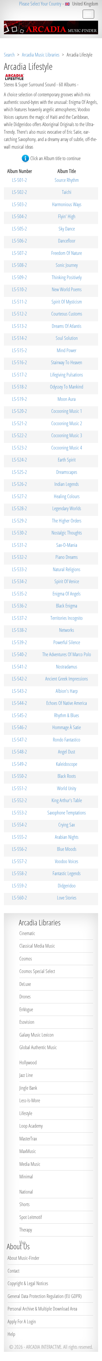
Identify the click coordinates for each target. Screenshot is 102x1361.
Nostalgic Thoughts (67, 532)
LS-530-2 (19, 532)
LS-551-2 (19, 788)
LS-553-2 (19, 812)
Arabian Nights (66, 837)
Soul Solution (67, 338)
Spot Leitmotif (30, 1217)
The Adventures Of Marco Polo (66, 654)
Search (9, 54)
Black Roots (67, 776)
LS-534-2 (19, 581)
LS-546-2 (19, 727)
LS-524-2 (19, 459)
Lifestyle (25, 1113)
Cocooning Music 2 (66, 423)
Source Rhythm (67, 180)
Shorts (24, 1204)
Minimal (26, 1176)
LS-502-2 (19, 192)
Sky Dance (67, 228)
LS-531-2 (19, 545)
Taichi (66, 192)
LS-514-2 (19, 338)
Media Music (29, 1164)
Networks (66, 630)
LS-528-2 (19, 508)
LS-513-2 (19, 326)
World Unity (66, 788)
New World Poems (67, 289)
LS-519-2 (19, 399)
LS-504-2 (19, 216)
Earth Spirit (67, 459)
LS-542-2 (19, 678)
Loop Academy (31, 1125)
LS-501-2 (19, 180)
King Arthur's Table (67, 800)
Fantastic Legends (67, 873)
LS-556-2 (19, 849)
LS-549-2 (19, 764)
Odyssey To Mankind (66, 386)
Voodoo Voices (66, 861)
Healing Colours (67, 496)
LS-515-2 (19, 350)
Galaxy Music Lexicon (36, 1034)
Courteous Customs (66, 313)
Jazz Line (26, 1075)
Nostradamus (66, 666)
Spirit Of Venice (66, 581)
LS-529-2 (19, 520)
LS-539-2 (19, 642)
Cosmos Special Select (37, 971)
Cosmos (25, 958)
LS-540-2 (19, 654)
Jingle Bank (28, 1087)
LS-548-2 (19, 751)
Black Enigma (66, 605)
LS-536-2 (19, 605)
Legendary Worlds (66, 508)
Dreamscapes (66, 472)
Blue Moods (66, 849)
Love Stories (66, 897)
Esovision (26, 1022)
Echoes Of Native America (66, 703)
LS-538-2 (19, 630)
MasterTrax (28, 1138)
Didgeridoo (67, 885)
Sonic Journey (67, 265)
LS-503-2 (19, 204)
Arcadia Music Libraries (40, 54)
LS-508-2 (19, 265)
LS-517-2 (19, 374)
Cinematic (27, 933)
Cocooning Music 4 (66, 447)
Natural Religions (66, 569)
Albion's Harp (67, 691)
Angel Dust (66, 751)
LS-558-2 (19, 873)
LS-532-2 (19, 557)
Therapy (25, 1229)
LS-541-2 (19, 666)
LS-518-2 (19, 386)
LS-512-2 (19, 313)
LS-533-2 (19, 569)
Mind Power (66, 350)
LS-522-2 (19, 435)
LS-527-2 (19, 496)
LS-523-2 (19, 447)
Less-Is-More (29, 1100)
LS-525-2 (19, 472)
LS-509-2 (19, 277)
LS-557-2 (19, 861)
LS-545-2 (19, 715)
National (26, 1191)
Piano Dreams (66, 557)
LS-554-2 (19, 824)
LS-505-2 (19, 228)
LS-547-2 (19, 739)
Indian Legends (66, 484)
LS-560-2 (19, 897)
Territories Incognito (66, 618)
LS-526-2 (19, 484)
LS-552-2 (19, 800)
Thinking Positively (67, 277)
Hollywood (28, 1062)
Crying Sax (66, 824)
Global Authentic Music (38, 1047)
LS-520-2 (19, 411)
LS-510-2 (19, 289)
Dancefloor (66, 240)
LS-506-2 (19, 240)
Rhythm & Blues (66, 715)
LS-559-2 (19, 885)
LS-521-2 (19, 423)
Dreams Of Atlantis (66, 326)
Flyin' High (66, 216)
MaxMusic (27, 1151)
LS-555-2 (19, 837)
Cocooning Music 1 (66, 411)
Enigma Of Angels (67, 593)
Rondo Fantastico (66, 739)
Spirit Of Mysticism (67, 301)
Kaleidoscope (66, 764)
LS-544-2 (19, 703)
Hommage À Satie (66, 727)
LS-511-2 (19, 301)
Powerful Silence (66, 642)
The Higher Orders (66, 520)
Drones (25, 996)
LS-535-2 (19, 593)
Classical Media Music (37, 945)
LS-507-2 (19, 253)
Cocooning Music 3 (66, 435)
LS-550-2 (19, 776)
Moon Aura (67, 399)
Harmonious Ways (66, 204)
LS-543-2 (19, 691)
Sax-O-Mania (66, 545)
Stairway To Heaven (66, 362)
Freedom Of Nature (66, 253)
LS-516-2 (19, 362)
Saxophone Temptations (66, 812)
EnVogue (26, 1009)
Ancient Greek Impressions (66, 678)
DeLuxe (25, 984)
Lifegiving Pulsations (66, 374)
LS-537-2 (19, 618)
